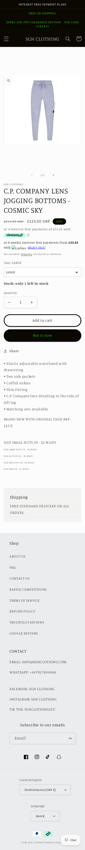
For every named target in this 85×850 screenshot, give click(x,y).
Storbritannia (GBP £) (40, 790)
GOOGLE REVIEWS (23, 633)
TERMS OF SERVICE (24, 600)
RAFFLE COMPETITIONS (28, 589)
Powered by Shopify (54, 842)
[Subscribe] (69, 738)
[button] (6, 38)
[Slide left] (32, 175)
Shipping (26, 254)
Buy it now (42, 335)
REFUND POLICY (22, 611)
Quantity (10, 293)
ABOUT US (17, 556)
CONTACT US (19, 578)
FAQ (12, 567)
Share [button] (14, 351)
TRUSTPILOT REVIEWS (26, 622)
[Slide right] (53, 175)
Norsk (40, 816)
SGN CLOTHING (35, 842)
